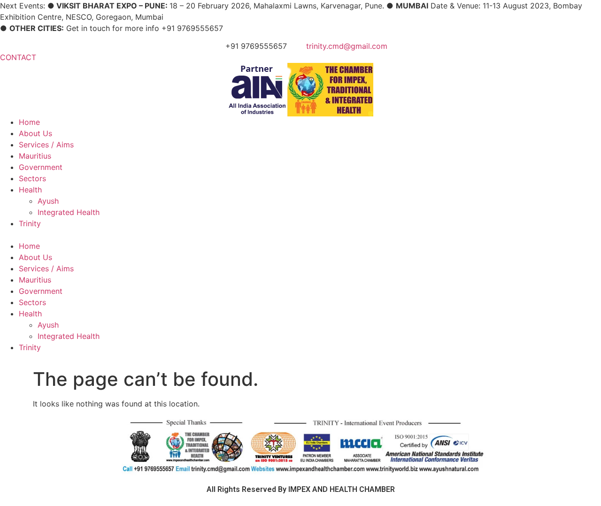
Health (30, 189)
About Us (35, 133)
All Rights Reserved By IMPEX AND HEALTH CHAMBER (301, 489)
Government (40, 167)
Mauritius (35, 156)
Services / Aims (46, 144)
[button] (300, 234)
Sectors (32, 178)
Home (29, 122)
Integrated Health (69, 212)
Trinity (30, 223)
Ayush (48, 201)
